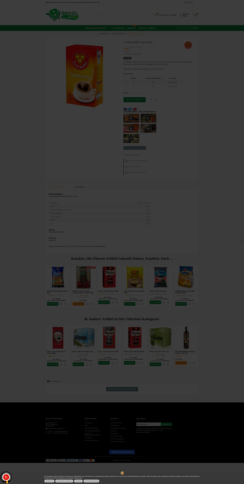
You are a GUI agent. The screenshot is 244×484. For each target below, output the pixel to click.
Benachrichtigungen (117, 439)
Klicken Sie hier (144, 456)
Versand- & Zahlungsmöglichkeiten (92, 434)
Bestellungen (114, 425)
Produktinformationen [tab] (58, 187)
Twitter (130, 109)
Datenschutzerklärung (92, 431)
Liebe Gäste (89, 437)
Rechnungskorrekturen (118, 428)
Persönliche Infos (116, 423)
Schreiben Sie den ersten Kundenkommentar (123, 389)
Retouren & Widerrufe (117, 441)
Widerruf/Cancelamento (122, 452)
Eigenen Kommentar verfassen (136, 148)
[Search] (144, 15)
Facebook (125, 109)
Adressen (113, 431)
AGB (86, 425)
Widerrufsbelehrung (91, 428)
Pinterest (135, 109)
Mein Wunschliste (116, 436)
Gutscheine (114, 433)
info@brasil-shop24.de (56, 428)
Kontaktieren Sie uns (92, 440)
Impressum (88, 423)
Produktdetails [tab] (79, 187)
